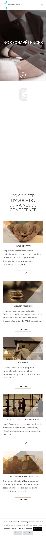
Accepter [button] (37, 529)
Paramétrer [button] (28, 533)
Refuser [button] (17, 533)
